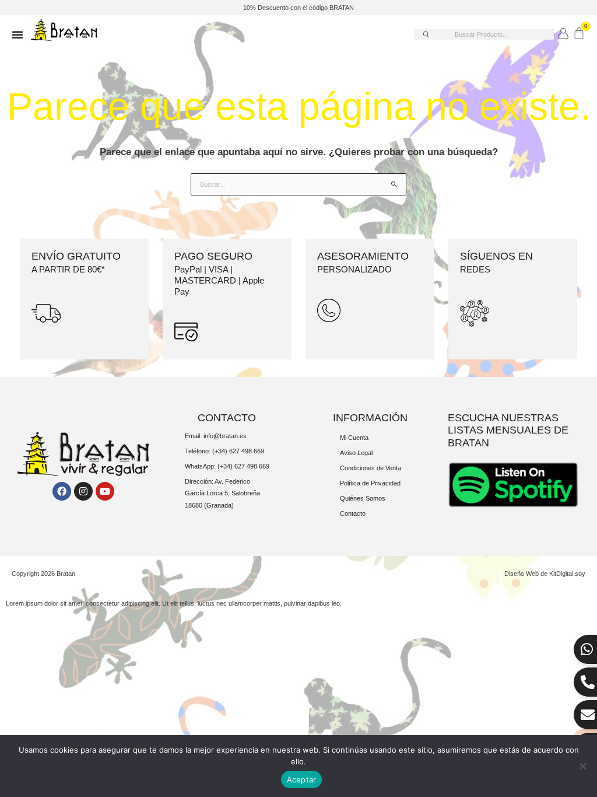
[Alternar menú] (17, 34)
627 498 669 (246, 451)
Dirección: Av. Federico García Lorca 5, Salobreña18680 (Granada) (222, 493)
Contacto (353, 513)
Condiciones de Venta (370, 467)
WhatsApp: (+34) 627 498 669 (227, 466)
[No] (582, 766)
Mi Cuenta (354, 437)
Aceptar (302, 779)
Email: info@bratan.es (216, 435)
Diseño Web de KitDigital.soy (544, 573)
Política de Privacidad (370, 483)
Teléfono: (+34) (207, 451)
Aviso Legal (356, 452)
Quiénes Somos (362, 498)
